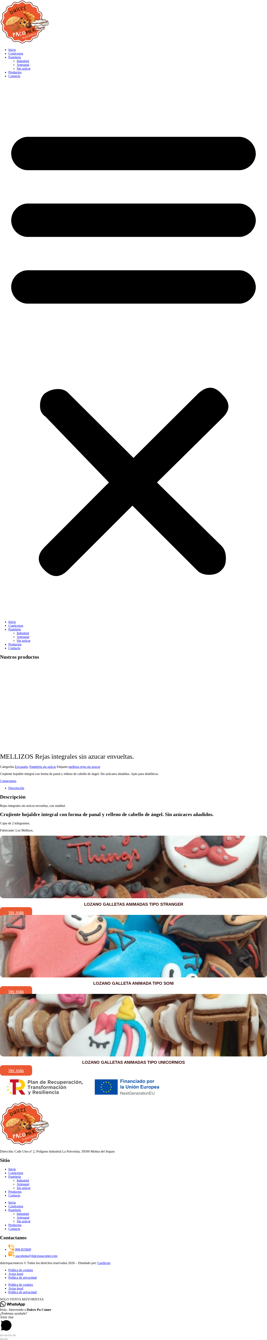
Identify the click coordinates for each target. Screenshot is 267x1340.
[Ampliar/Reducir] (1, 1335)
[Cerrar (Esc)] (14, 1335)
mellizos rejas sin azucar (84, 767)
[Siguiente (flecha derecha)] (6, 1339)
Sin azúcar (23, 68)
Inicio (12, 49)
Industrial (23, 61)
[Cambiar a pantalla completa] (6, 1335)
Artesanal (23, 65)
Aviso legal (15, 1274)
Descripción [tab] (16, 788)
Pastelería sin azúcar (42, 767)
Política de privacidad (22, 1277)
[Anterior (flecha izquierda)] (1, 1339)
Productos (14, 72)
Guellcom (103, 1263)
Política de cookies (20, 1270)
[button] (133, 349)
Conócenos (15, 53)
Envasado (21, 767)
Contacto (14, 76)
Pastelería (14, 57)
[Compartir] (10, 1335)
